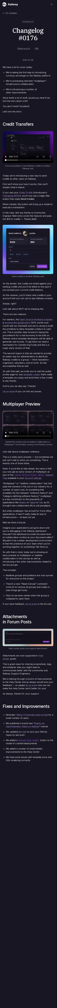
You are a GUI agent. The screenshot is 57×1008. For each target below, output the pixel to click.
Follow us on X (23, 48)
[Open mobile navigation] (51, 4)
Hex (41, 502)
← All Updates (10, 13)
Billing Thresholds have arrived (32, 715)
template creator (31, 374)
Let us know (9, 391)
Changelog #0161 (11, 195)
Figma (33, 502)
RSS (37, 48)
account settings (33, 478)
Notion (22, 502)
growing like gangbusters (17, 322)
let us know (31, 604)
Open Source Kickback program (36, 319)
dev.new (22, 731)
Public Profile (26, 192)
